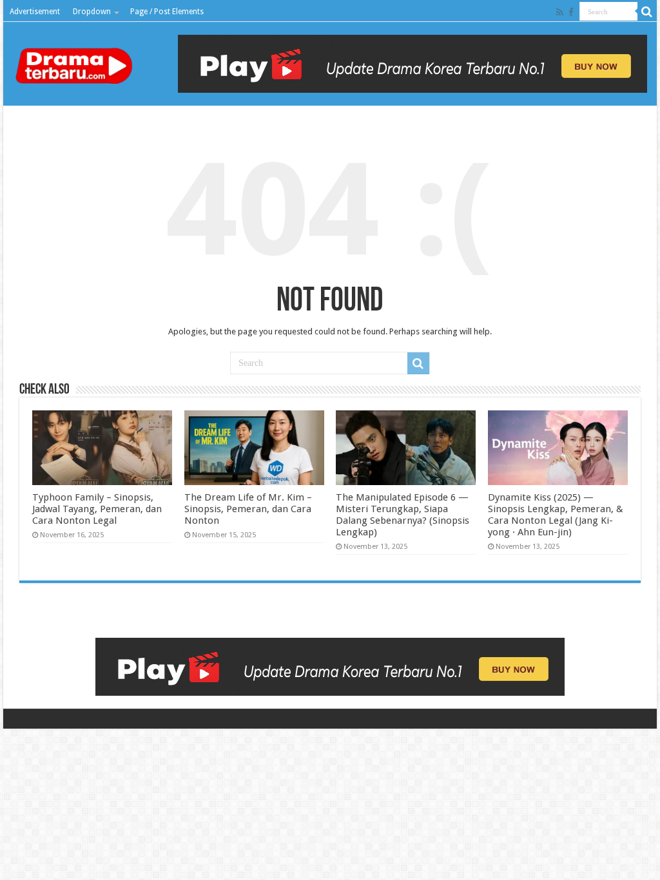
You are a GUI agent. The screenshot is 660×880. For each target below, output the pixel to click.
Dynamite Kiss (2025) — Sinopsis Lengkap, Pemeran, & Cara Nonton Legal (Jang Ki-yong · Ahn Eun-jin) (555, 515)
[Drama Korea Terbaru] (77, 60)
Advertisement (35, 11)
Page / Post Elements (167, 11)
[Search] (647, 11)
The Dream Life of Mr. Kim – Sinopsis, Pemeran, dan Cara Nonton (248, 509)
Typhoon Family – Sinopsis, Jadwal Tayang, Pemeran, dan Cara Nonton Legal (97, 509)
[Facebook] (571, 12)
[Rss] (560, 12)
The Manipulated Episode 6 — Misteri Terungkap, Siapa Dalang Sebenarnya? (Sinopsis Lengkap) (402, 515)
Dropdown (92, 11)
